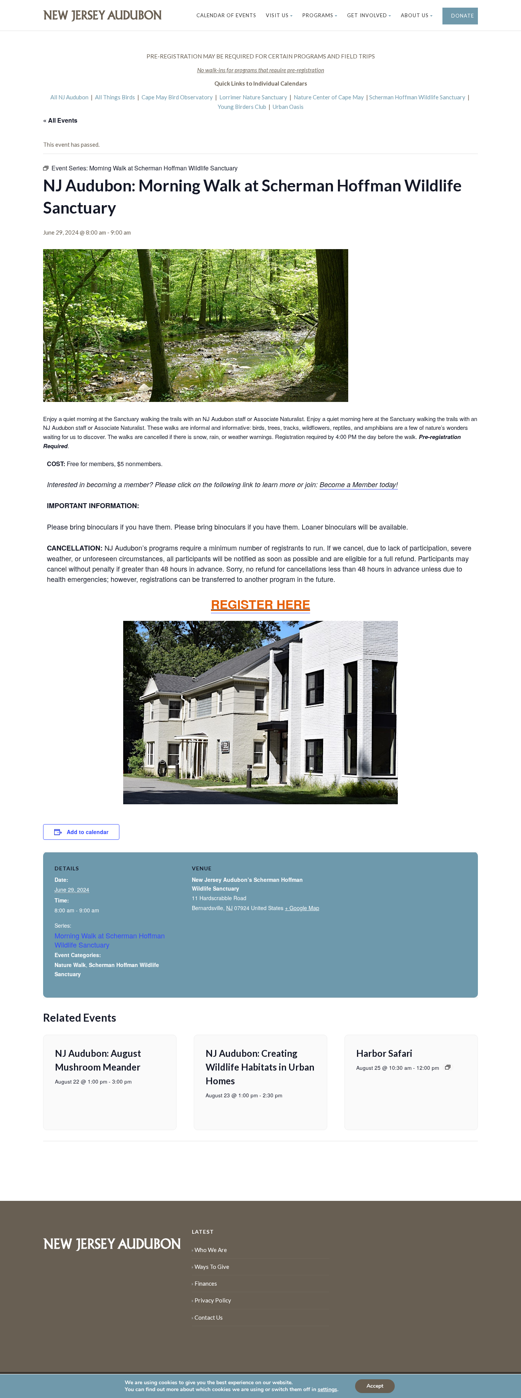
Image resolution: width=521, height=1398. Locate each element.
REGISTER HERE (260, 604)
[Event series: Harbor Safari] (447, 1067)
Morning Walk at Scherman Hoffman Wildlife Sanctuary (110, 939)
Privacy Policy (213, 1300)
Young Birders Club (242, 106)
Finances (206, 1283)
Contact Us (209, 1317)
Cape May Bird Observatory (177, 97)
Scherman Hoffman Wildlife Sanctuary (417, 97)
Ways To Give (212, 1266)
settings (327, 1389)
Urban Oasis (288, 106)
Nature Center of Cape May (329, 97)
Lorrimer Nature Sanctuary (253, 97)
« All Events (60, 120)
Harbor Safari (384, 1053)
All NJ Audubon (69, 97)
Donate (462, 16)
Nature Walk (70, 965)
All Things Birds (115, 97)
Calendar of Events (226, 15)
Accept (375, 1386)
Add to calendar (87, 832)
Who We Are (211, 1249)
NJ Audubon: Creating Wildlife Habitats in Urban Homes (260, 1067)
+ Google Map (302, 908)
